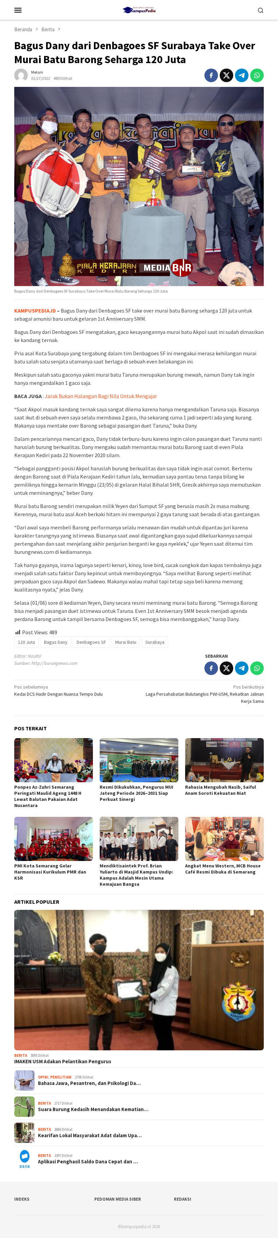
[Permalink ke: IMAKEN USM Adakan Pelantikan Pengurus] (139, 980)
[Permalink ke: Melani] (21, 75)
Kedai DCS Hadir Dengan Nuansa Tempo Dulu (58, 690)
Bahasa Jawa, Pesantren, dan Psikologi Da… (89, 1083)
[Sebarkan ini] (211, 75)
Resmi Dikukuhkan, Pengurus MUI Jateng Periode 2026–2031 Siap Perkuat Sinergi (136, 793)
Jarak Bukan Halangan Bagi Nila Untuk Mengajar (101, 396)
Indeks (21, 1199)
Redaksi (182, 1199)
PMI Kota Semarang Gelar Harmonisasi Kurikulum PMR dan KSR (50, 872)
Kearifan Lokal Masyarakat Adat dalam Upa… (90, 1135)
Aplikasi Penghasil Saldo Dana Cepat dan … (88, 1162)
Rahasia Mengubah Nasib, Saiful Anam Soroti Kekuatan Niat (220, 790)
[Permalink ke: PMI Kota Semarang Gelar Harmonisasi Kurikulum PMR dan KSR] (53, 839)
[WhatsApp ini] (257, 75)
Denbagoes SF (91, 642)
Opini (43, 1077)
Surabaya (154, 642)
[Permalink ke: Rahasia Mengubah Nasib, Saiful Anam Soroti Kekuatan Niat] (224, 760)
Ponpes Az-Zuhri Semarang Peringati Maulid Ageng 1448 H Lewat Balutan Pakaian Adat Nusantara (47, 796)
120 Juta (26, 642)
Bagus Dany (55, 642)
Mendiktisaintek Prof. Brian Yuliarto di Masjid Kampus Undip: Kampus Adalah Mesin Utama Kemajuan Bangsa (136, 875)
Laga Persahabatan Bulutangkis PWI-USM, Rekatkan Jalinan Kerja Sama (205, 694)
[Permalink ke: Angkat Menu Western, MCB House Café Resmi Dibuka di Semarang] (224, 839)
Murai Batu (125, 642)
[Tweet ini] (226, 75)
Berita (20, 1055)
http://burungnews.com (54, 663)
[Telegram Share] (242, 75)
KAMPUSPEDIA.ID (35, 310)
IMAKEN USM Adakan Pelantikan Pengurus (62, 1061)
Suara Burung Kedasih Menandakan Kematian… (93, 1109)
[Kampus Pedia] (139, 9)
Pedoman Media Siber (117, 1199)
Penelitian (61, 1077)
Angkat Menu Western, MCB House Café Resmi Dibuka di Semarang (223, 869)
